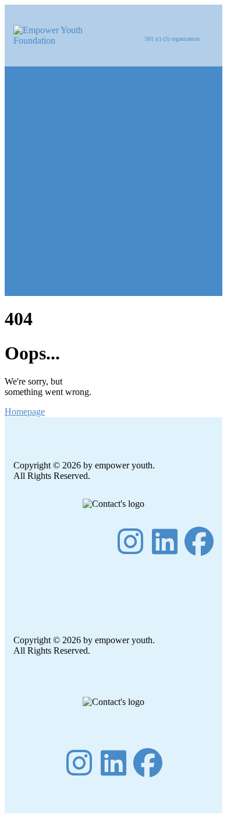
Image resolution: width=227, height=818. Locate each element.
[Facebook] (199, 541)
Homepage (25, 412)
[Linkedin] (164, 541)
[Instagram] (130, 541)
